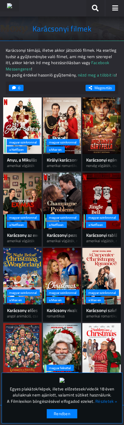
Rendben (62, 413)
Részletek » (106, 401)
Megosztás (103, 88)
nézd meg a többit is (97, 75)
